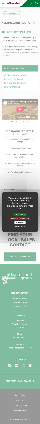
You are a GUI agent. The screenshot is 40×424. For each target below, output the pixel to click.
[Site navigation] (3, 3)
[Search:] (29, 11)
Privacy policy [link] (20, 226)
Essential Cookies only (20, 218)
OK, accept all (20, 214)
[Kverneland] (13, 3)
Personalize (20, 223)
